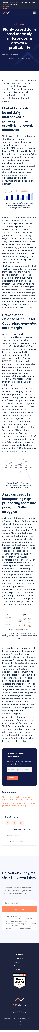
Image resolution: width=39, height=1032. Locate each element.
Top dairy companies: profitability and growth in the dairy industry (19, 804)
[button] (34, 12)
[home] (7, 12)
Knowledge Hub (19, 966)
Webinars (19, 970)
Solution (19, 955)
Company (19, 959)
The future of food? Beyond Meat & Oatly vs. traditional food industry (17, 798)
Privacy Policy (19, 1025)
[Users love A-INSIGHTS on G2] (19, 980)
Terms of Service (19, 1022)
